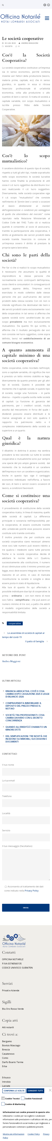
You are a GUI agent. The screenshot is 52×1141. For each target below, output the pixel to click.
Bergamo (7, 1041)
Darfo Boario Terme (12, 1062)
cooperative (15, 623)
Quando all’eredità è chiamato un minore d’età (26, 728)
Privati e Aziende (10, 990)
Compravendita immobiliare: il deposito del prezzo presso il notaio (23, 706)
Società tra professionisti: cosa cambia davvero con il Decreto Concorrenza (25, 718)
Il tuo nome (8, 764)
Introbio (6, 1081)
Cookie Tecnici (12, 1098)
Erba (4, 1066)
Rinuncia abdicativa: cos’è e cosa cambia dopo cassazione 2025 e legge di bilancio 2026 (27, 694)
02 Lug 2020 (10, 43)
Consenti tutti (35, 1091)
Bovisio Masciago (11, 1045)
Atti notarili (8, 1027)
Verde (21, 1008)
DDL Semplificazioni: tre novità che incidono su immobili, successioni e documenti (26, 739)
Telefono (7, 796)
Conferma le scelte (14, 1091)
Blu (4, 1008)
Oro (8, 1008)
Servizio (6, 830)
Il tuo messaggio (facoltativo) (17, 846)
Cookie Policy (34, 1134)
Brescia (6, 1049)
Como (5, 1057)
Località (6, 813)
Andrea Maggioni (29, 43)
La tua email (8, 780)
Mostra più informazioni (13, 1134)
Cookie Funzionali (33, 1098)
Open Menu (47, 18)
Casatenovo (8, 1053)
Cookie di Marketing (15, 1104)
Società (8, 46)
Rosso (14, 1008)
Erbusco (6, 1077)
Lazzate (6, 1085)
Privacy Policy (32, 890)
